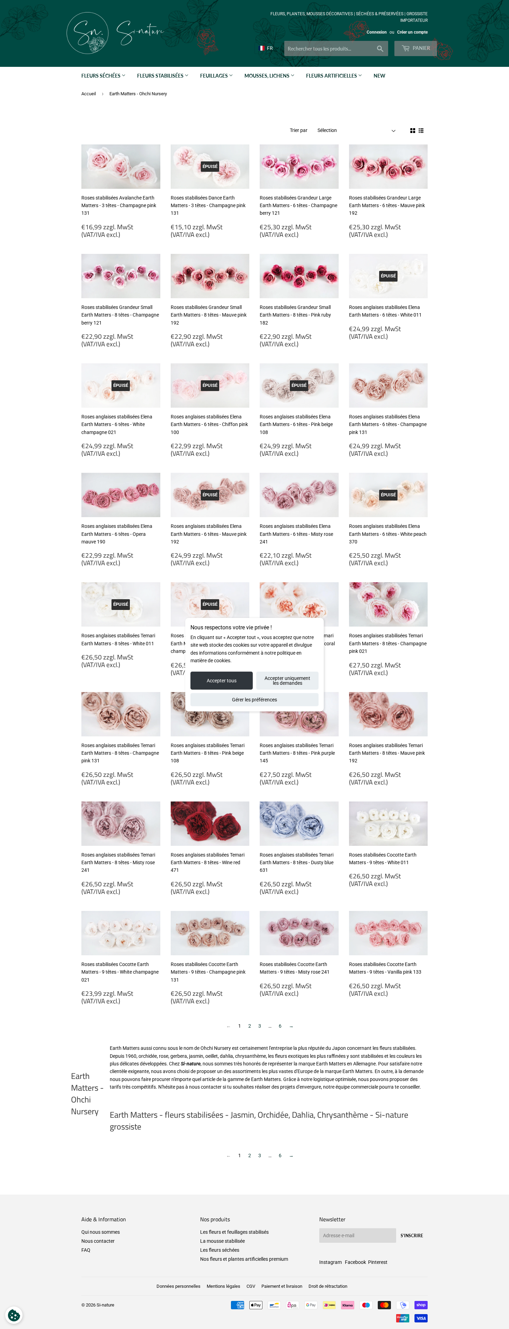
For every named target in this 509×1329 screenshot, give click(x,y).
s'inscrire (412, 1235)
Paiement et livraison (281, 1286)
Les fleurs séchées (219, 1250)
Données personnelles (178, 1286)
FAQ (85, 1250)
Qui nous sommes (100, 1232)
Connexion (377, 32)
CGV (251, 1286)
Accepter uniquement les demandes (287, 680)
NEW (379, 76)
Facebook (355, 1262)
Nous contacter (98, 1241)
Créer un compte (412, 32)
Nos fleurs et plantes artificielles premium (244, 1259)
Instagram (330, 1262)
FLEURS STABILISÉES (161, 76)
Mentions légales (223, 1286)
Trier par (298, 130)
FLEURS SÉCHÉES (101, 76)
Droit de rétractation (328, 1286)
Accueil (88, 93)
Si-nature (105, 1305)
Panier (421, 48)
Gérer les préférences (254, 699)
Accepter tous (221, 680)
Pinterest (377, 1262)
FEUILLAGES (214, 76)
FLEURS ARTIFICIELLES (332, 76)
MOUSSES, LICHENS (267, 76)
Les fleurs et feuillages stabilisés (234, 1232)
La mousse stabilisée (222, 1241)
